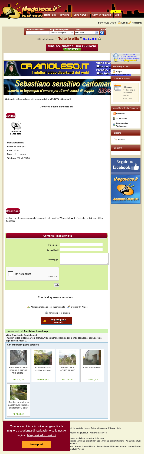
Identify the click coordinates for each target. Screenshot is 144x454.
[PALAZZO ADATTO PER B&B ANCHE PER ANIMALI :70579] (18, 364)
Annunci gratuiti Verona (73, 449)
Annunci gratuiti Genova (113, 440)
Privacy (111, 428)
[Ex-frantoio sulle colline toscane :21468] (43, 364)
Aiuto (119, 428)
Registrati (137, 22)
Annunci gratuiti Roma (107, 446)
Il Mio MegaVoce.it (126, 66)
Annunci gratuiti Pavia (85, 446)
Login (124, 22)
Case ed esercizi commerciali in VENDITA (38, 99)
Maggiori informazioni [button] (41, 435)
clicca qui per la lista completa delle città (85, 438)
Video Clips (121, 118)
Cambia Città (90, 39)
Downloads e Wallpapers (122, 124)
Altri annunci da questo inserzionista (48, 306)
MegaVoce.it (82, 432)
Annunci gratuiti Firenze (88, 440)
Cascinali (66, 99)
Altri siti (121, 139)
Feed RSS (120, 113)
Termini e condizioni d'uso (78, 428)
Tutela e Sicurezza (99, 428)
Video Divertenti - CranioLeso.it (21, 335)
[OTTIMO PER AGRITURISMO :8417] (67, 364)
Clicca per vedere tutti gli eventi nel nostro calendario (129, 92)
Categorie (10, 99)
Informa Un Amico (79, 306)
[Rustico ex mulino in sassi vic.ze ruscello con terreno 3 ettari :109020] (18, 398)
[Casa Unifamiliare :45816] (92, 364)
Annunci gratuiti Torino (130, 446)
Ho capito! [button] (36, 444)
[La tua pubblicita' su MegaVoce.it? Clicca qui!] (125, 61)
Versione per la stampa (59, 312)
